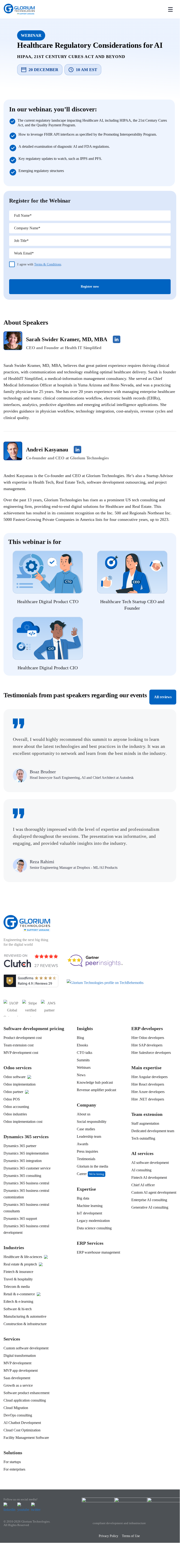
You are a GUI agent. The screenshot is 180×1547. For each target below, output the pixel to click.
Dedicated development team (152, 1131)
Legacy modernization (93, 1221)
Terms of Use (131, 1536)
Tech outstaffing (143, 1138)
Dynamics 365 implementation (26, 1153)
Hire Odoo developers (147, 1038)
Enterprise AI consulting (149, 1200)
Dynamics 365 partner (20, 1146)
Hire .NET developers (147, 1099)
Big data (83, 1198)
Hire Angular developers (149, 1077)
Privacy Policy (108, 1536)
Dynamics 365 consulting (22, 1176)
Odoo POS (12, 1099)
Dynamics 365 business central (26, 1183)
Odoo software (15, 1077)
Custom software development (26, 1348)
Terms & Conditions (47, 264)
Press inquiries (87, 1151)
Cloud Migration (16, 1408)
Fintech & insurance (18, 1272)
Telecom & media (17, 1287)
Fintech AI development (149, 1177)
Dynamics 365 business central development (26, 1229)
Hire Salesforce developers (151, 1053)
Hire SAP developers (146, 1045)
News (81, 1075)
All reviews (163, 697)
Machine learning (90, 1206)
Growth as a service (18, 1385)
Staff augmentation (145, 1123)
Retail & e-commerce (19, 1294)
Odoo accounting (16, 1107)
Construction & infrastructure (25, 1324)
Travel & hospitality (18, 1279)
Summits (83, 1060)
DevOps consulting (18, 1415)
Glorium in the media (92, 1166)
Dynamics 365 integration (23, 1161)
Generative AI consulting (149, 1207)
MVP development (17, 1363)
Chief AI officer (143, 1185)
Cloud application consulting (25, 1400)
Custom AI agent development (153, 1192)
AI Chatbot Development (22, 1423)
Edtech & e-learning (18, 1301)
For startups (12, 1462)
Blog (80, 1038)
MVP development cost (21, 1053)
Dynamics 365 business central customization (26, 1194)
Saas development (17, 1378)
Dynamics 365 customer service (27, 1168)
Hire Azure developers (148, 1092)
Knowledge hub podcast (95, 1082)
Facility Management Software (26, 1438)
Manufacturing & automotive (25, 1316)
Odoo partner (13, 1092)
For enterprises (14, 1469)
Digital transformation (20, 1356)
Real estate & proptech (20, 1264)
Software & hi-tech (18, 1309)
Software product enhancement (26, 1393)
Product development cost (23, 1038)
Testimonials (86, 1159)
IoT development (89, 1213)
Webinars (84, 1067)
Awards (82, 1144)
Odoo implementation (20, 1084)
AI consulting (141, 1170)
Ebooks (82, 1045)
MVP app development (21, 1370)
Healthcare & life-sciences (23, 1257)
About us (83, 1114)
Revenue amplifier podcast (96, 1090)
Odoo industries (15, 1114)
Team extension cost (18, 1045)
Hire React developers (147, 1084)
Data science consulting (94, 1228)
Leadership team (89, 1136)
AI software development (150, 1163)
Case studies (86, 1129)
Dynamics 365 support (20, 1218)
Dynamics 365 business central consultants (26, 1208)
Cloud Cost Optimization (22, 1430)
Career (82, 1174)
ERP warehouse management (98, 1252)
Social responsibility (92, 1122)
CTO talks (84, 1053)
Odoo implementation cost (23, 1122)
